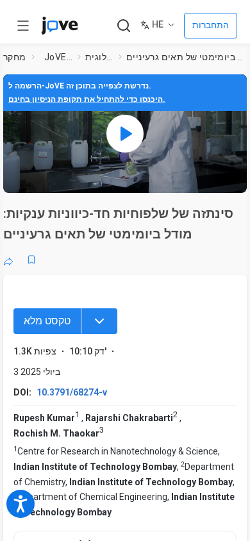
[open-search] (123, 26)
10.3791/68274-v (72, 392)
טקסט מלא (47, 321)
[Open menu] (23, 25)
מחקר (14, 57)
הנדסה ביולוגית (99, 57)
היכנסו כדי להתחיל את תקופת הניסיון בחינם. (86, 99)
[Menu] (99, 321)
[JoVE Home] (59, 26)
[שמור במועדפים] (31, 259)
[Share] (8, 259)
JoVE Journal (58, 57)
